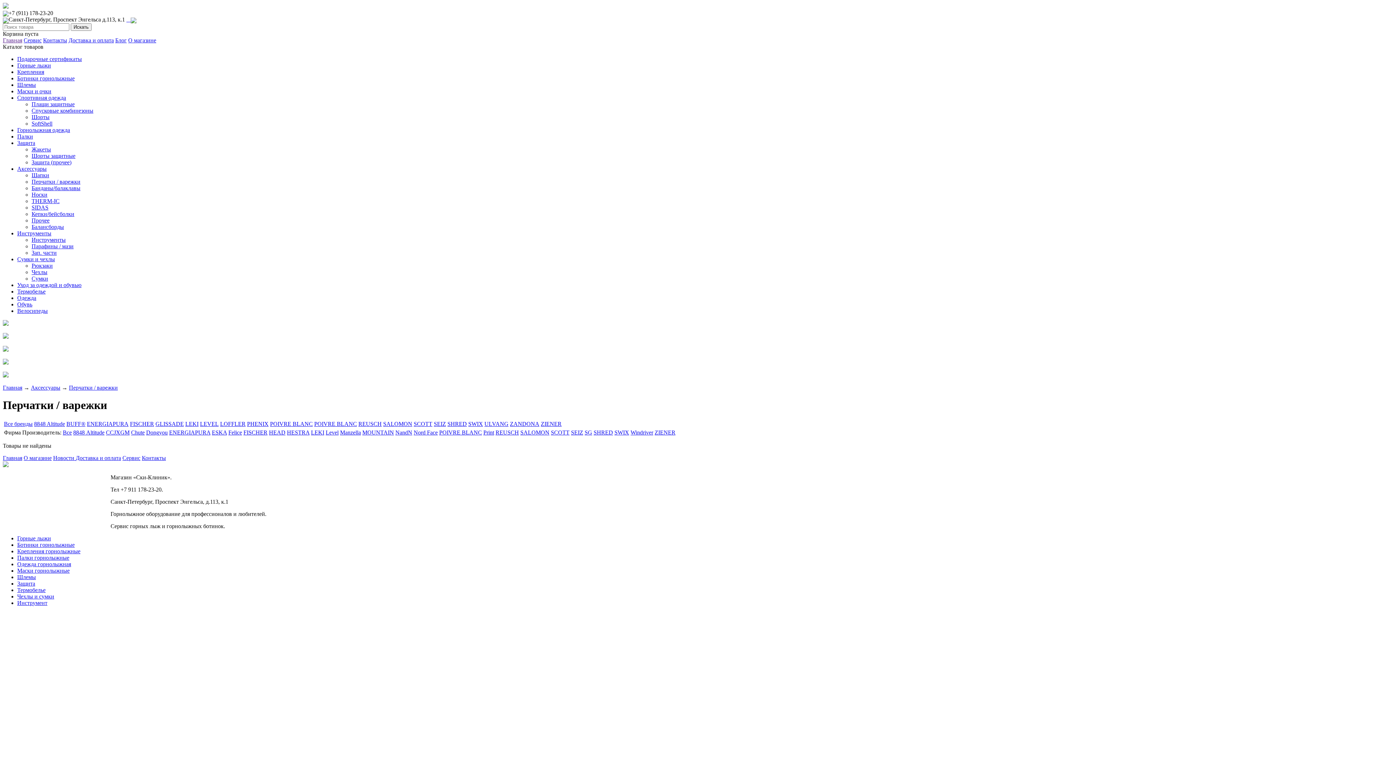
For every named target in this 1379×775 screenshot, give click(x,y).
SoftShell (42, 124)
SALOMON (397, 424)
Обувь (24, 304)
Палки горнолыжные (43, 558)
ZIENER (551, 424)
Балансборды (48, 227)
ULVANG (496, 424)
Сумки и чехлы (36, 259)
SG (588, 432)
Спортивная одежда (41, 98)
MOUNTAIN (378, 432)
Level (332, 432)
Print (488, 432)
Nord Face (426, 432)
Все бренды (18, 424)
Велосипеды (32, 311)
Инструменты (34, 233)
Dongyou (157, 432)
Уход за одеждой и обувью (49, 285)
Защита (26, 143)
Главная (12, 40)
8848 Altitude (49, 424)
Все (67, 432)
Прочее (41, 220)
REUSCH (370, 424)
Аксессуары (32, 169)
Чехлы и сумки (35, 596)
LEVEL (209, 424)
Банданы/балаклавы (56, 188)
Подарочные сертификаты (49, 59)
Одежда (26, 298)
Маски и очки (34, 91)
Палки (25, 136)
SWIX (475, 424)
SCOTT (423, 424)
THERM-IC (46, 201)
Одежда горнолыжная (44, 564)
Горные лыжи (34, 65)
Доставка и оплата (91, 40)
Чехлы (39, 272)
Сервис (33, 40)
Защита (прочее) (51, 162)
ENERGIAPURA (108, 424)
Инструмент (32, 603)
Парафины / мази (53, 246)
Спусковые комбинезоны (62, 111)
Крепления (30, 72)
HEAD (277, 432)
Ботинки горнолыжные (46, 78)
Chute (138, 432)
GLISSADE (169, 424)
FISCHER (142, 424)
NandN (403, 432)
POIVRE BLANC (291, 424)
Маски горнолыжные (43, 571)
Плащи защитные (53, 104)
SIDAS (40, 208)
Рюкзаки (42, 266)
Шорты (41, 117)
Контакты (55, 40)
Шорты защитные (53, 156)
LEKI (192, 424)
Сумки (40, 279)
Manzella (350, 432)
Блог (121, 40)
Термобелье (31, 291)
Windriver (642, 432)
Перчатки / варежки (56, 182)
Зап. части (44, 253)
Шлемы (26, 85)
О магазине (142, 40)
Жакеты (41, 149)
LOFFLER (233, 424)
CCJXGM (118, 432)
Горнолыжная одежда (43, 130)
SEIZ (440, 424)
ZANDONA (524, 424)
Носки (39, 195)
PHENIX (258, 424)
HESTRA (298, 432)
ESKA (219, 432)
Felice (235, 432)
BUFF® (75, 424)
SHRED (457, 424)
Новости (64, 458)
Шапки (40, 175)
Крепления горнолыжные (48, 551)
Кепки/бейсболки (53, 214)
